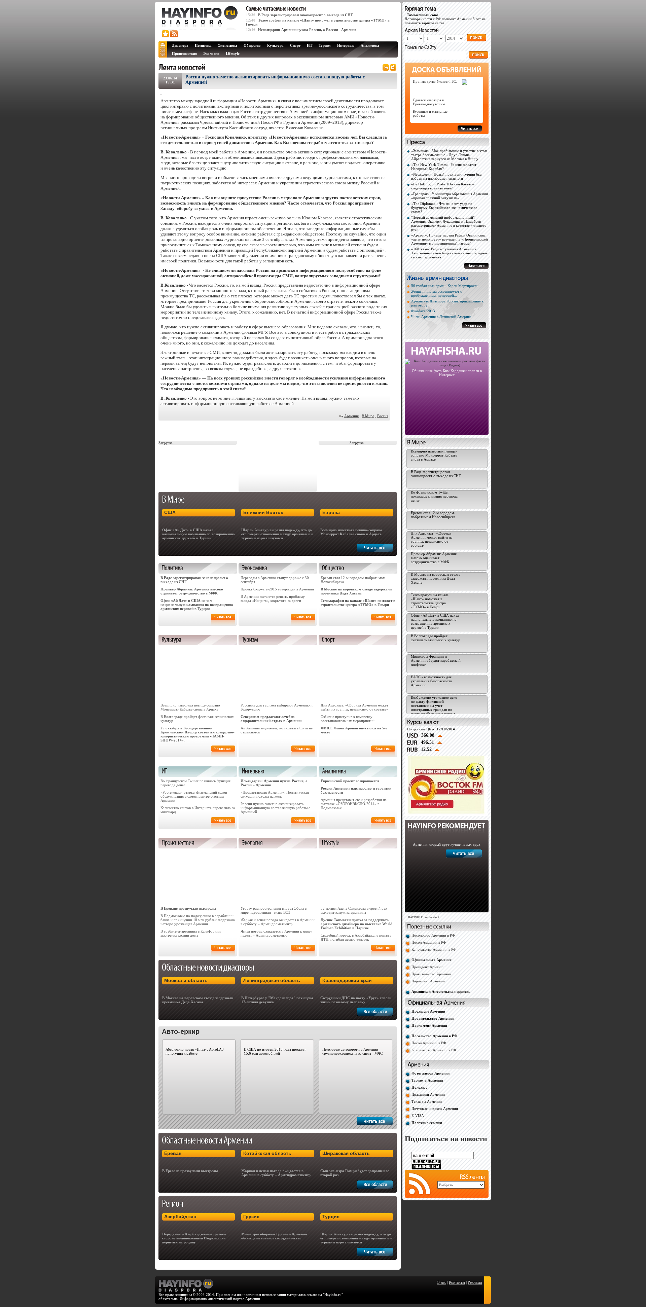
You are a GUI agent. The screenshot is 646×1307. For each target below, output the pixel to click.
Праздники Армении (428, 1094)
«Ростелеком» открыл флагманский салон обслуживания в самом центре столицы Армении (193, 796)
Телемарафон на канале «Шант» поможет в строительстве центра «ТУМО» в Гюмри (358, 602)
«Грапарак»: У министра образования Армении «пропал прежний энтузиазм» (449, 196)
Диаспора (180, 45)
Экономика (227, 45)
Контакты (457, 1282)
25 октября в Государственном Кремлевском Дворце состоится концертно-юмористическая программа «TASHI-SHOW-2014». (197, 734)
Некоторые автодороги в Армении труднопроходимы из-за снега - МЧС (352, 1051)
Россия (382, 416)
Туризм (325, 45)
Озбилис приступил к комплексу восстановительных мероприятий (347, 719)
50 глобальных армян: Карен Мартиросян (444, 286)
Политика (203, 45)
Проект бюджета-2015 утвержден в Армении (277, 589)
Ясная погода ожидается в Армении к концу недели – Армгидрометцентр (276, 933)
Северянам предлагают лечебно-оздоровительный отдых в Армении (271, 719)
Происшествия (184, 53)
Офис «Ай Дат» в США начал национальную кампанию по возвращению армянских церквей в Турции (198, 534)
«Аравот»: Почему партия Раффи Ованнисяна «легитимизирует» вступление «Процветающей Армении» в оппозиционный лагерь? (449, 239)
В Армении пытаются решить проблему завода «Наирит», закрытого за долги (273, 598)
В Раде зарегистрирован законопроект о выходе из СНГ (305, 15)
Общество (252, 45)
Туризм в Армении (427, 1080)
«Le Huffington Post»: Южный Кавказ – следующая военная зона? (442, 186)
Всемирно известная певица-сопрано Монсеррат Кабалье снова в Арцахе (351, 532)
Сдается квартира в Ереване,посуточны (429, 102)
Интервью (345, 45)
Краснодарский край (347, 980)
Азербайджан (180, 1216)
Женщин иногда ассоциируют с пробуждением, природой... (436, 293)
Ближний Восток (263, 512)
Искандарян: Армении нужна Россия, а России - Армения (307, 30)
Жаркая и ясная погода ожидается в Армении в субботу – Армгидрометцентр (278, 922)
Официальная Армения (431, 960)
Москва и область (186, 980)
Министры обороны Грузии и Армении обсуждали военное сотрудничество (274, 1236)
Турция (330, 1216)
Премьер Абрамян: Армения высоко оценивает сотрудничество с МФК (191, 591)
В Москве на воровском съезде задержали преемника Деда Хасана (356, 591)
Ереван (172, 1153)
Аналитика (370, 45)
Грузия (251, 1216)
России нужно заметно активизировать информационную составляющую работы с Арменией (275, 808)
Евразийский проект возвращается (350, 781)
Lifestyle (233, 53)
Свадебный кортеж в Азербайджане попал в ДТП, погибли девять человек (356, 937)
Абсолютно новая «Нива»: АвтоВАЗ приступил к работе (195, 1051)
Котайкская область (267, 1153)
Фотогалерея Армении (430, 1073)
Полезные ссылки (426, 1123)
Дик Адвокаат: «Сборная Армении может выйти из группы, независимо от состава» (354, 707)
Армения (351, 416)
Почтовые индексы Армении (434, 1108)
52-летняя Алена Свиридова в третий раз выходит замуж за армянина (354, 910)
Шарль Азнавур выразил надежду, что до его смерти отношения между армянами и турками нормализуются (277, 534)
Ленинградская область (271, 980)
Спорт (295, 45)
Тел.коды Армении (426, 1101)
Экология (211, 53)
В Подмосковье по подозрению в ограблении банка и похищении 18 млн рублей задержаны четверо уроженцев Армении (197, 920)
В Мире (368, 416)
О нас (441, 1282)
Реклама (475, 1282)
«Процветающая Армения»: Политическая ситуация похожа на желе (275, 794)
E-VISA (417, 1116)
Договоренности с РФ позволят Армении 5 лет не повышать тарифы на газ (445, 19)
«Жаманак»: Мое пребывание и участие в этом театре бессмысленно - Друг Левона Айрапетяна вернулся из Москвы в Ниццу (449, 155)
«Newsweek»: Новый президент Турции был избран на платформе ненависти (446, 176)
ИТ (309, 45)
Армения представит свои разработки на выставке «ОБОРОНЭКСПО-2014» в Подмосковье (354, 804)
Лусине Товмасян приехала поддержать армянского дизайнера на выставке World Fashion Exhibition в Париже (356, 924)
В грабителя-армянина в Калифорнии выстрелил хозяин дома (190, 933)
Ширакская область (346, 1153)
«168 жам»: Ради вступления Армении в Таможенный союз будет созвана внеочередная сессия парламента (449, 253)
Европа (331, 512)
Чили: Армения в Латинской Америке (441, 317)
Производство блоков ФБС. (435, 81)
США (170, 512)
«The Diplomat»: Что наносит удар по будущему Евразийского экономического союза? (444, 208)
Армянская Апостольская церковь (440, 991)
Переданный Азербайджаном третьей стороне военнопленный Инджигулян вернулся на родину (194, 1238)
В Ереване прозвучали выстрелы (188, 908)
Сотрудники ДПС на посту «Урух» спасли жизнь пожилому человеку (355, 1000)
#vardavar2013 (423, 311)
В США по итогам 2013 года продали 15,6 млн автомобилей (275, 1051)
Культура (275, 45)
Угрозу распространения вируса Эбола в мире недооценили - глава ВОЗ (274, 910)
